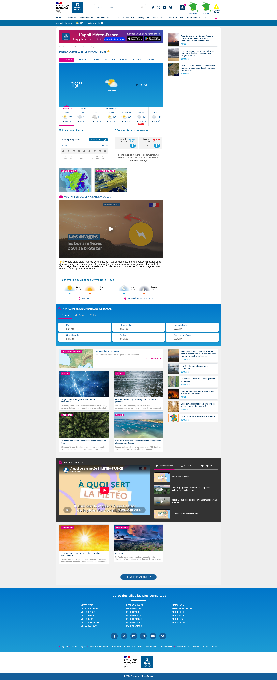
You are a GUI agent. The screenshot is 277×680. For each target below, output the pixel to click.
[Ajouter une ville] (102, 23)
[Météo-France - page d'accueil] (147, 662)
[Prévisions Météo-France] (77, 7)
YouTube (153, 636)
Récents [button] (187, 466)
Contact (214, 647)
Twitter (158, 7)
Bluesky (170, 7)
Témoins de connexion (98, 647)
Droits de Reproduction (147, 647)
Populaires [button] (209, 466)
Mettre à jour (97, 140)
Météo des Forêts (67, 18)
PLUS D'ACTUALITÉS (137, 577)
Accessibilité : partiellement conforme (191, 647)
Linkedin (164, 7)
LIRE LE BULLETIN (152, 358)
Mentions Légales (78, 647)
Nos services (159, 18)
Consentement (166, 647)
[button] (215, 17)
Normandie (69, 47)
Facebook (153, 7)
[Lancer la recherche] (142, 7)
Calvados (78, 47)
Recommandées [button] (166, 466)
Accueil (61, 47)
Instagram (143, 636)
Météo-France (147, 676)
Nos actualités (176, 18)
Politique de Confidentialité (123, 647)
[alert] (216, 8)
